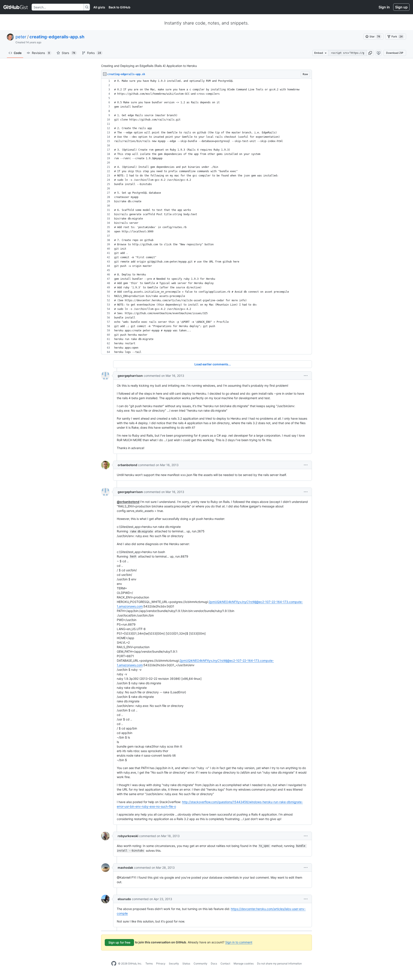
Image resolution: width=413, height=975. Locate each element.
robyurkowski (128, 836)
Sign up (401, 7)
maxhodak (125, 867)
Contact (225, 963)
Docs (214, 963)
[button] (370, 53)
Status (186, 963)
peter (20, 36)
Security (174, 963)
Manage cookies (244, 963)
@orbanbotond (128, 502)
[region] (206, 216)
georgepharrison (130, 375)
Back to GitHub (119, 7)
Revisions (41, 53)
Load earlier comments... (212, 364)
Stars (68, 53)
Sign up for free (119, 942)
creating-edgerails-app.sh (56, 36)
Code (18, 53)
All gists (99, 7)
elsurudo (124, 899)
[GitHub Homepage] (113, 963)
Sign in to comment (238, 942)
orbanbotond (127, 465)
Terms (149, 963)
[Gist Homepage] (15, 7)
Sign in (384, 7)
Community (200, 963)
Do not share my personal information (279, 963)
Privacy (160, 963)
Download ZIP (394, 52)
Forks (94, 53)
